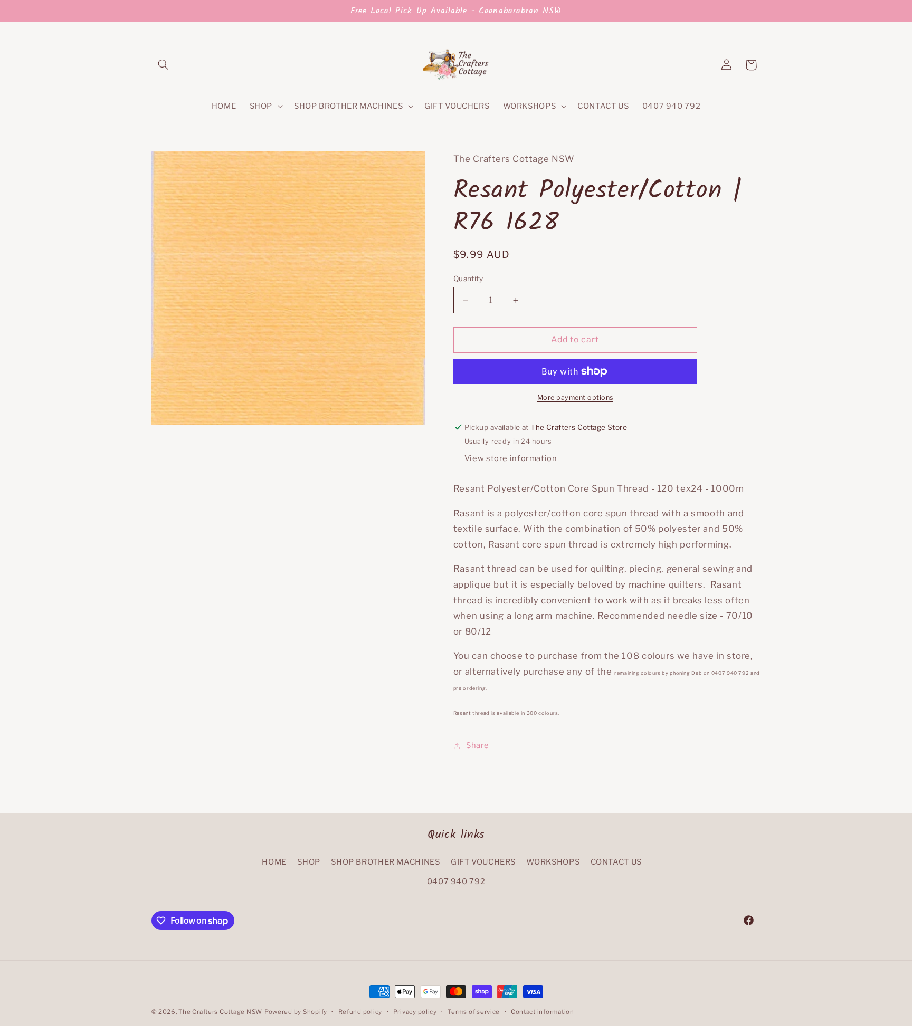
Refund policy (360, 1011)
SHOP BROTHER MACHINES (385, 862)
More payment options (575, 397)
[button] (163, 65)
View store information (510, 458)
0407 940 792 (456, 881)
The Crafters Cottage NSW (220, 1011)
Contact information (542, 1011)
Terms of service (474, 1011)
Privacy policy (415, 1011)
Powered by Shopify (295, 1011)
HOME (274, 862)
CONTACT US (616, 862)
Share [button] (477, 745)
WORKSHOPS (553, 862)
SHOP (308, 862)
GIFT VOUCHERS (483, 862)
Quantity (468, 278)
